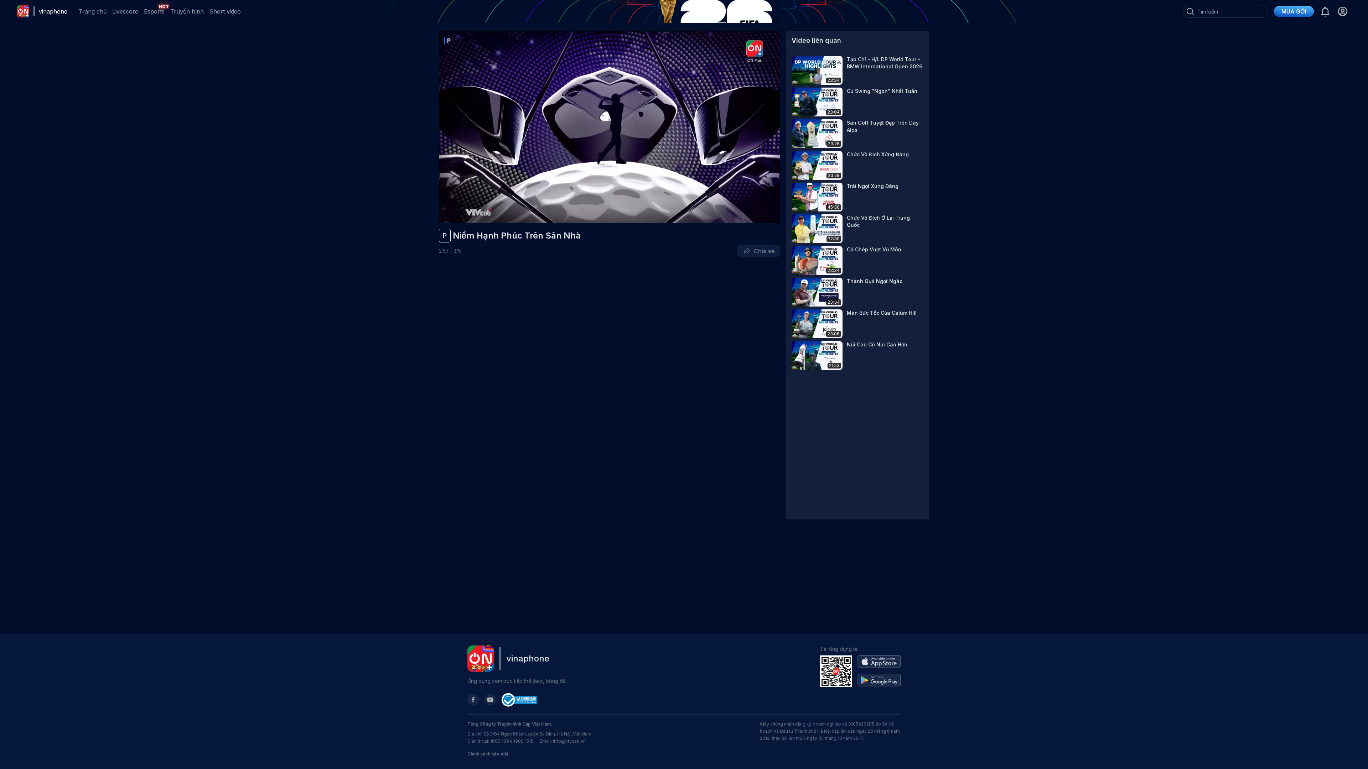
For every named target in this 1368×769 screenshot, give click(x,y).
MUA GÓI (1293, 11)
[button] (1342, 11)
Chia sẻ (762, 251)
